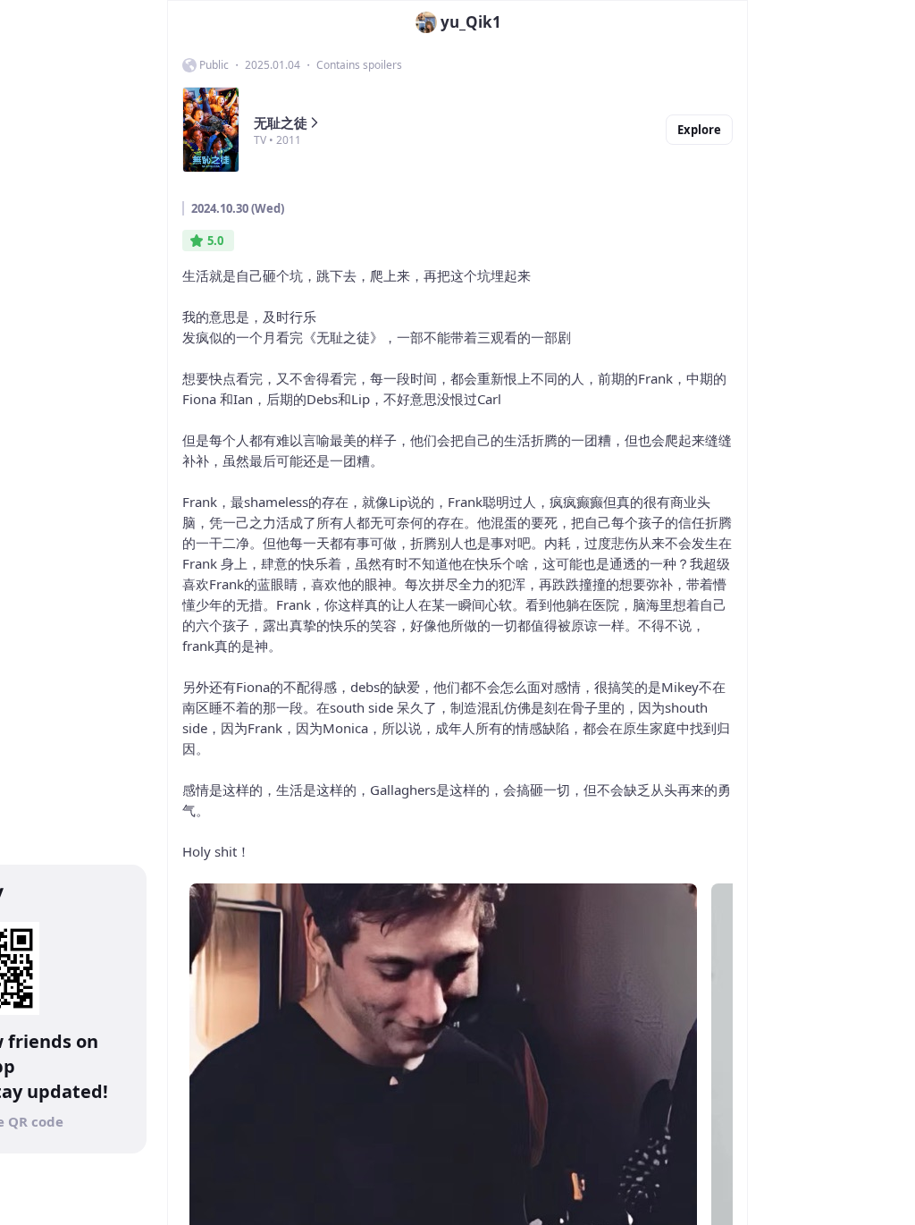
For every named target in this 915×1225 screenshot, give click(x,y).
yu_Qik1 (471, 22)
